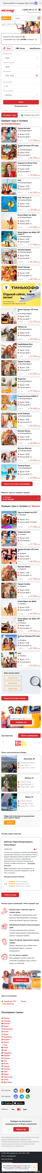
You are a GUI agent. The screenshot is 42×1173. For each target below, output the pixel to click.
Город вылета (7, 53)
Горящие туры (9, 115)
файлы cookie (17, 1166)
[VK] (16, 1090)
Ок (34, 1167)
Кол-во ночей (7, 82)
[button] (21, 75)
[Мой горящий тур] (7, 10)
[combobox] (21, 58)
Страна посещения (9, 62)
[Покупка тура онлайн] (40, 9)
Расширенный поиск (21, 106)
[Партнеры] (20, 1109)
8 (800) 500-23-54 (29, 10)
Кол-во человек (8, 91)
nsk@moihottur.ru (6, 1162)
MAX (32, 3)
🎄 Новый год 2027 (30, 115)
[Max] (35, 3)
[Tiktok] (28, 1090)
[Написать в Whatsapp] (28, 1097)
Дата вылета (7, 71)
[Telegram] (22, 1097)
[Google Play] (7, 1103)
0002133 (37, 1171)
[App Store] (18, 1103)
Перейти (9, 822)
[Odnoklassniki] (22, 1090)
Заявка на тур (6, 18)
